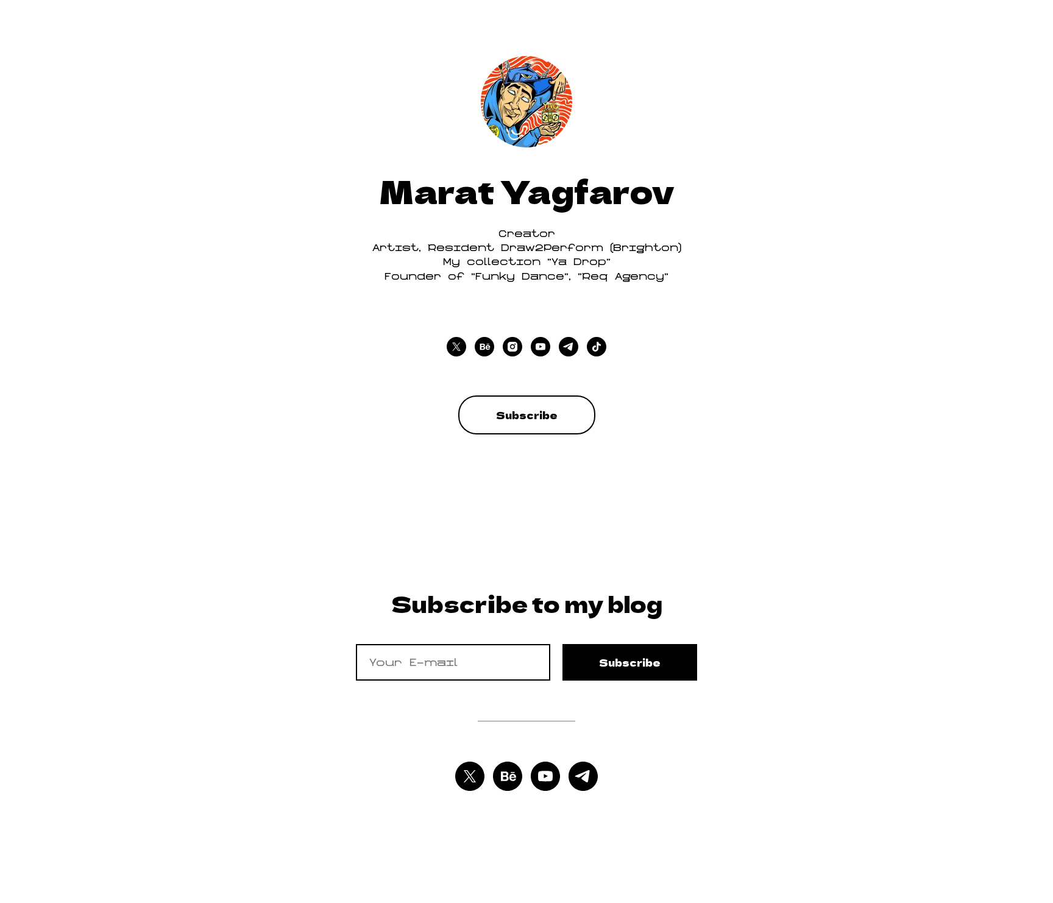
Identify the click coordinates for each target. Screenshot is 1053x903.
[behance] (484, 346)
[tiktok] (596, 346)
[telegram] (568, 346)
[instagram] (512, 346)
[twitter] (456, 346)
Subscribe (630, 662)
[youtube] (540, 346)
